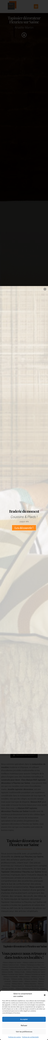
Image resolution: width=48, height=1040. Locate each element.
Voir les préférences (24, 1032)
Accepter (24, 1019)
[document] (24, 520)
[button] (45, 995)
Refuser (24, 1025)
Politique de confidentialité (30, 1037)
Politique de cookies (14, 1037)
